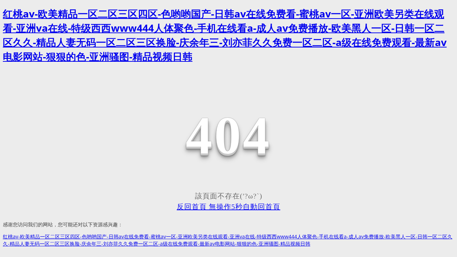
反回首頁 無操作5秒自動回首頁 (228, 207)
